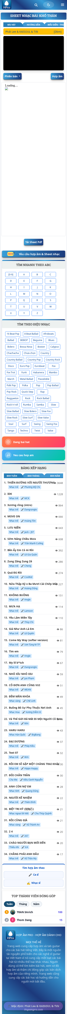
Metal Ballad (26, 379)
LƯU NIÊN (13, 527)
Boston (41, 346)
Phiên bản (11, 76)
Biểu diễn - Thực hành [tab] (56, 24)
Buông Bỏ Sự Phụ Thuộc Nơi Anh (30, 707)
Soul (11, 424)
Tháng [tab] (23, 904)
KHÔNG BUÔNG (19, 595)
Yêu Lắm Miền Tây (20, 617)
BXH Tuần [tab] (12, 475)
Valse (50, 430)
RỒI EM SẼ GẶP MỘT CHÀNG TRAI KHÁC (34, 764)
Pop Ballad (53, 385)
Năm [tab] (36, 904)
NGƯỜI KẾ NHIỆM (20, 797)
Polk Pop (11, 385)
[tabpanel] (33, 32)
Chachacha (13, 353)
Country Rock (53, 359)
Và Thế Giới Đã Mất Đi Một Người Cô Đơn (35, 719)
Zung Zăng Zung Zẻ (19, 561)
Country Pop (34, 359)
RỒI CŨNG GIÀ (18, 820)
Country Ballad (15, 359)
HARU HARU (17, 730)
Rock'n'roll (12, 404)
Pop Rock (12, 391)
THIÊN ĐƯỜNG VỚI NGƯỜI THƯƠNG (31, 482)
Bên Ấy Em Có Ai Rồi (20, 550)
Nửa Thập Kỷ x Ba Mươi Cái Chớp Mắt (33, 584)
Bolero (10, 346)
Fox (53, 366)
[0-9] (10, 274)
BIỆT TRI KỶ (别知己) (21, 809)
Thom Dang (24, 920)
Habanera (38, 372)
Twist (37, 430)
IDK (9, 494)
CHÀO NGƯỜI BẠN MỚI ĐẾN (27, 842)
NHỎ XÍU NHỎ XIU (21, 674)
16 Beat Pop (13, 333)
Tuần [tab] (10, 904)
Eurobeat (39, 366)
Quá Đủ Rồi (14, 572)
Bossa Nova (26, 346)
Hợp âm (57, 76)
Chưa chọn (30, 353)
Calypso (54, 346)
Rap (42, 391)
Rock (27, 398)
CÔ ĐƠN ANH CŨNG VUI (24, 685)
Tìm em (14, 651)
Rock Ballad (43, 398)
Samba (40, 404)
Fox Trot (11, 372)
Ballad (10, 340)
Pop (38, 385)
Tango (10, 430)
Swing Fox (51, 424)
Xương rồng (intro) (19, 505)
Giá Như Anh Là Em (21, 629)
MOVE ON (13, 516)
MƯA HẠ (14, 606)
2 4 (11, 831)
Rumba (27, 404)
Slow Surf (28, 417)
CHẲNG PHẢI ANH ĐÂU (24, 854)
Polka (25, 385)
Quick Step (27, 391)
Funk (24, 372)
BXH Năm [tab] (55, 475)
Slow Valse (43, 417)
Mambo (53, 372)
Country (45, 353)
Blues (51, 340)
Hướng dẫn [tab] (33, 24)
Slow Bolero (30, 411)
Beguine (37, 340)
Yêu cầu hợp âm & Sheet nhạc (39, 254)
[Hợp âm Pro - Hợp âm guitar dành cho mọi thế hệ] (6, 4)
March (10, 379)
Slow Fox (46, 411)
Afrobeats (48, 333)
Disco (11, 366)
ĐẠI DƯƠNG (17, 741)
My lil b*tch (16, 662)
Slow (53, 404)
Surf (24, 424)
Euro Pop (25, 366)
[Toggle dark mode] (48, 4)
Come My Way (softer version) (28, 640)
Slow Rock (12, 417)
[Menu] (62, 4)
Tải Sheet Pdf (33, 242)
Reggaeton (13, 398)
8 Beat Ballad (31, 333)
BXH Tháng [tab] (33, 475)
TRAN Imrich (25, 912)
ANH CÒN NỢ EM (20, 786)
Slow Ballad (13, 411)
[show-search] (36, 5)
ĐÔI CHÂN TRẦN (19, 775)
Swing (37, 424)
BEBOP (24, 340)
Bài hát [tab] (11, 24)
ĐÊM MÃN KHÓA (19, 696)
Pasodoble (43, 379)
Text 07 (13, 752)
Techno (24, 430)
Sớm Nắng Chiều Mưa (21, 539)
